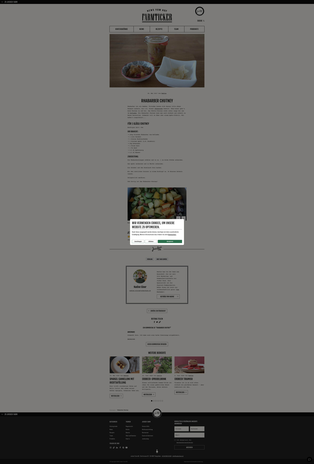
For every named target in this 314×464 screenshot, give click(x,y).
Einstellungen (138, 241)
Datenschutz (172, 235)
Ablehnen (150, 241)
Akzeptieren (170, 241)
